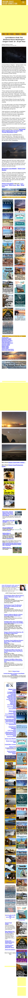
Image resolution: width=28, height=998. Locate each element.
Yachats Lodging (5, 348)
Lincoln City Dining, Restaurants (10, 719)
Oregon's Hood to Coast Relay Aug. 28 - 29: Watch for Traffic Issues (14, 632)
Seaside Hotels (13, 694)
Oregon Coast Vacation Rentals (8, 349)
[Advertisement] (14, 19)
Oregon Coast (16, 671)
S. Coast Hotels (12, 692)
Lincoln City (9, 826)
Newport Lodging (5, 346)
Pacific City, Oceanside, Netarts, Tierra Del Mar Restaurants (10, 716)
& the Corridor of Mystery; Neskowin (10, 827)
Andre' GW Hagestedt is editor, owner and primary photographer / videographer (10, 586)
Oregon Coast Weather (10, 738)
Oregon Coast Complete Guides (10, 747)
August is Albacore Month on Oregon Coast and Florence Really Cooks (13, 615)
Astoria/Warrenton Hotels (11, 693)
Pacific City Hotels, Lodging (7, 342)
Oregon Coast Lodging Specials (8, 350)
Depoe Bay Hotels (13, 701)
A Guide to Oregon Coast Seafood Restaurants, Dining (9, 946)
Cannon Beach (10, 787)
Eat (7, 34)
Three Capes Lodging (6, 341)
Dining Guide (12, 711)
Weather (17, 34)
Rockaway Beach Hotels (11, 697)
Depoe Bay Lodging (6, 345)
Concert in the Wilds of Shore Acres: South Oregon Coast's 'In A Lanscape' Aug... (13, 660)
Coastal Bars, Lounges (10, 744)
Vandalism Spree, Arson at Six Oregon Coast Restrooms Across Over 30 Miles (13, 622)
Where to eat (12, 185)
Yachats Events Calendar (11, 736)
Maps (18, 185)
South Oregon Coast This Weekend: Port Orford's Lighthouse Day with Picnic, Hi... (13, 606)
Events (11, 34)
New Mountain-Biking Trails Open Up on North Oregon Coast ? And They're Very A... (13, 651)
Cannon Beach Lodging (6, 338)
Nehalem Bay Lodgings (6, 339)
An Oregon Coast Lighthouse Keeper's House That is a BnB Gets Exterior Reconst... (13, 641)
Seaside (14, 712)
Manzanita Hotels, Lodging (7, 340)
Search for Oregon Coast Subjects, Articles (11, 752)
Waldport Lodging (5, 347)
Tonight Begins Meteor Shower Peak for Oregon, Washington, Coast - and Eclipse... (14, 597)
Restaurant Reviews (12, 724)
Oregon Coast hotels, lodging (16, 462)
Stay (4, 34)
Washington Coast (10, 760)
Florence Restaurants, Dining (11, 723)
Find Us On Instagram (10, 949)
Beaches (23, 34)
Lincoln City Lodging (6, 344)
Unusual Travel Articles (8, 923)
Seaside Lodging (5, 337)
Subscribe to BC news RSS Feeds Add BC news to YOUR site (10, 916)
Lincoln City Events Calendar (11, 733)
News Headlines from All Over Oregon (10, 932)
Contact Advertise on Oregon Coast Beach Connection (14, 674)
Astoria (14, 729)
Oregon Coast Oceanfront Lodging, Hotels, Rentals (9, 942)
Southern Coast (10, 882)
